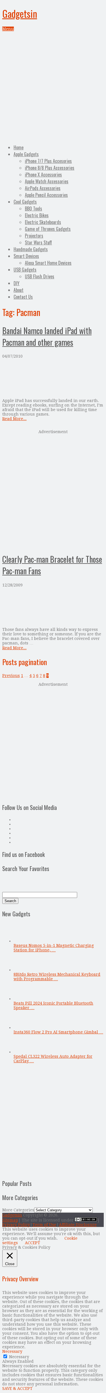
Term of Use (44, 1224)
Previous (11, 675)
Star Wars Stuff (38, 242)
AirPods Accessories (42, 188)
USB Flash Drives (39, 276)
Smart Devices (26, 256)
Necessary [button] (12, 1351)
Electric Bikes (37, 215)
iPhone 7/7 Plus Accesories (48, 161)
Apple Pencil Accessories (46, 195)
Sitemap (10, 1220)
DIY (17, 283)
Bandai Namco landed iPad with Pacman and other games (47, 336)
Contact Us (23, 296)
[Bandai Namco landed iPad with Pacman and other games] (53, 378)
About (18, 290)
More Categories (18, 1210)
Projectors (34, 235)
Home (18, 147)
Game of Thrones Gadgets (48, 228)
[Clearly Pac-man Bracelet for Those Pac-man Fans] (53, 607)
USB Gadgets (25, 269)
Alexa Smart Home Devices (48, 262)
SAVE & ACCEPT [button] (17, 1388)
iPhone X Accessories (43, 174)
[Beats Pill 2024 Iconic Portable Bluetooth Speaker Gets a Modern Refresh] (23, 998)
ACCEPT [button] (32, 1243)
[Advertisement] (53, 87)
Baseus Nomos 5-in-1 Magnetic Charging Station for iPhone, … (54, 947)
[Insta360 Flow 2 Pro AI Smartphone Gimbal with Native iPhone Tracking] (23, 1027)
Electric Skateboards (43, 222)
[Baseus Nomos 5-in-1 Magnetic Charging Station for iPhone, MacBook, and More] (23, 941)
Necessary (19, 1357)
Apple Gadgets (26, 154)
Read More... (14, 418)
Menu (8, 29)
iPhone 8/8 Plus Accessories (49, 167)
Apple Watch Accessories (46, 181)
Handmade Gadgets (31, 249)
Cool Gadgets (25, 201)
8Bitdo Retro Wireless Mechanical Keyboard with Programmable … (57, 976)
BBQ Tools (33, 208)
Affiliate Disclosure (78, 1224)
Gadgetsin (19, 13)
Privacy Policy (16, 1224)
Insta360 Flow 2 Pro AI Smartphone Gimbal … (58, 1032)
